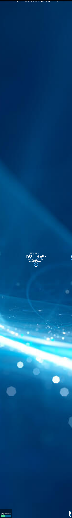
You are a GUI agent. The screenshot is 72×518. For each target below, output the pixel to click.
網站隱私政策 (4, 513)
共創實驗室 (42, 1)
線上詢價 (70, 514)
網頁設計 (31, 253)
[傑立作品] (71, 262)
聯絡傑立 (49, 1)
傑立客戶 (29, 1)
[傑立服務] (71, 260)
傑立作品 (26, 1)
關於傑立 (32, 1)
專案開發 (36, 253)
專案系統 (39, 1)
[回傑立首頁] (16, 1)
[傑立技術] (71, 261)
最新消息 (46, 1)
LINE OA (40, 253)
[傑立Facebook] (58, 1)
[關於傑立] (71, 259)
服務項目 (36, 1)
